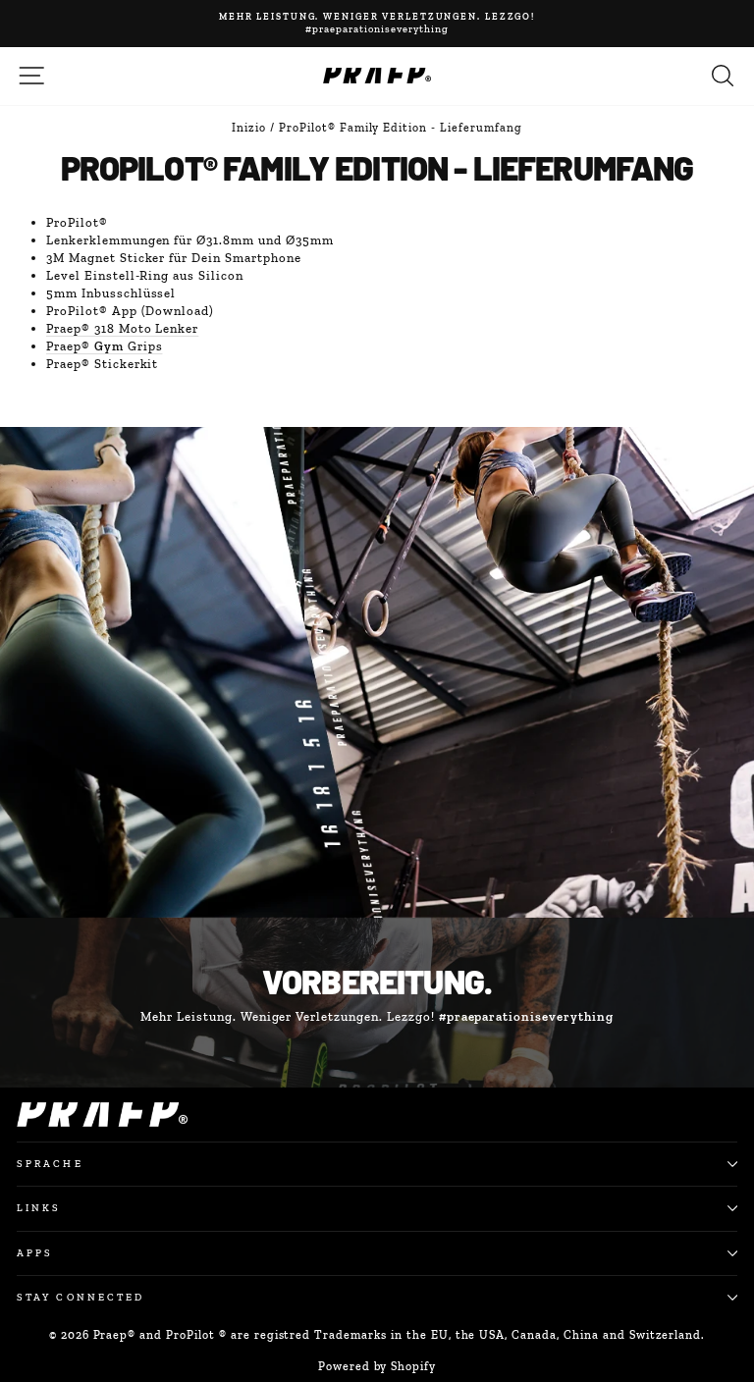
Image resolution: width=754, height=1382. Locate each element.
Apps (35, 1253)
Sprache (50, 1163)
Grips (104, 346)
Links (39, 1207)
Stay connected (80, 1297)
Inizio (249, 127)
